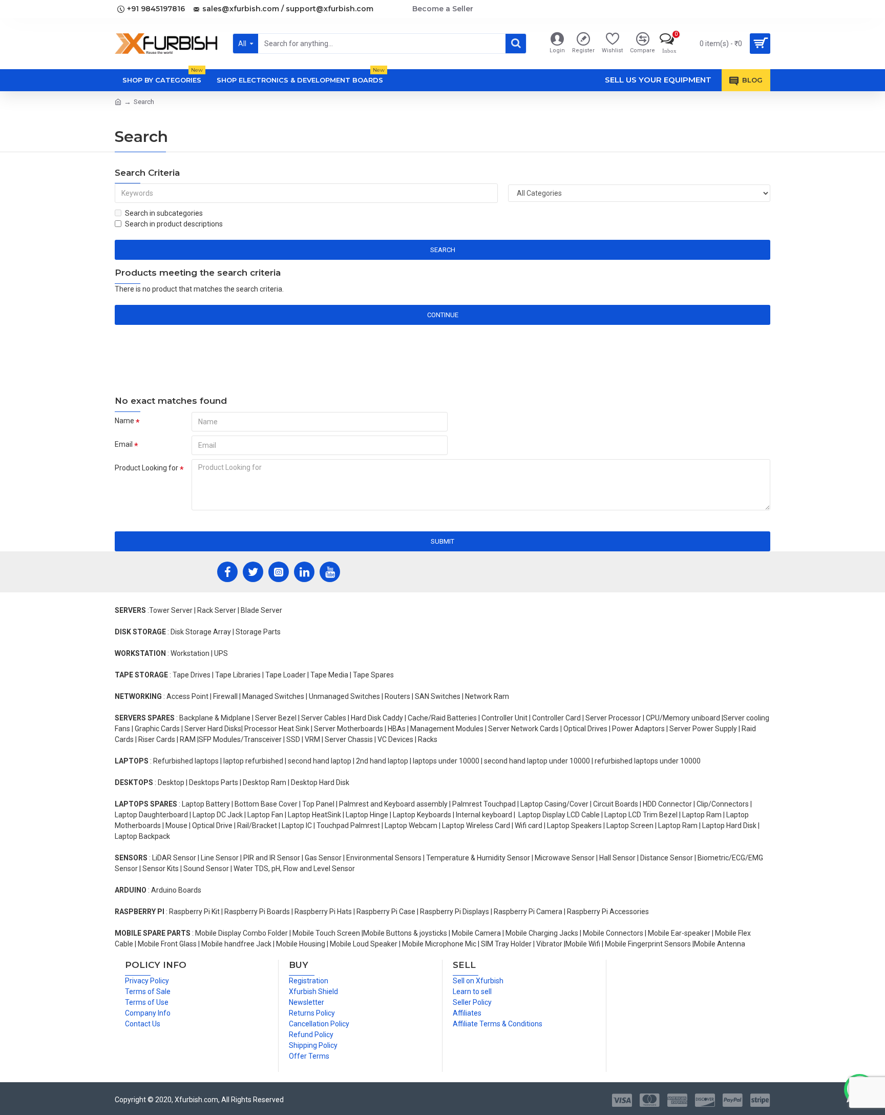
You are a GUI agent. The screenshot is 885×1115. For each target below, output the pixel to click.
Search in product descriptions (174, 224)
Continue (442, 315)
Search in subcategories (164, 213)
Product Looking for (146, 468)
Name (124, 421)
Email (124, 444)
